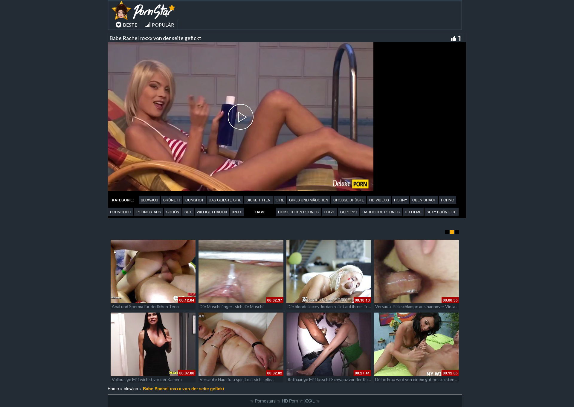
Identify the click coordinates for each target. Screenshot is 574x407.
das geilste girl (225, 199)
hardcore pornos (381, 211)
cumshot (194, 199)
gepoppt (348, 211)
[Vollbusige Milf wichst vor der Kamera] (153, 344)
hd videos (379, 199)
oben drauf (424, 199)
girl (280, 199)
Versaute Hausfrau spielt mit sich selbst (237, 379)
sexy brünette (442, 211)
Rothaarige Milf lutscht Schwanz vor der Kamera (332, 379)
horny (400, 199)
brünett (171, 199)
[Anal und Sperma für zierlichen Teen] (153, 271)
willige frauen (212, 211)
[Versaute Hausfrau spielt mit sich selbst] (241, 344)
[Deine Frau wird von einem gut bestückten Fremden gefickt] (416, 344)
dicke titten (258, 199)
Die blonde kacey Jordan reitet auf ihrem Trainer (332, 306)
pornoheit (120, 211)
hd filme (413, 211)
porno (447, 199)
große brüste (348, 199)
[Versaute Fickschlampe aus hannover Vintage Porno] (416, 271)
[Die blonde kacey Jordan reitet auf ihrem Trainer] (328, 271)
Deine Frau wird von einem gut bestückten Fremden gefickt (430, 379)
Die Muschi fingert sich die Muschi (231, 306)
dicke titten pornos (298, 211)
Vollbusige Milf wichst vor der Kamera (147, 379)
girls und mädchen (308, 199)
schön (172, 211)
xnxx (237, 211)
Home (113, 388)
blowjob (149, 199)
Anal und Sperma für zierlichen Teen (145, 306)
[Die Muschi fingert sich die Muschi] (241, 271)
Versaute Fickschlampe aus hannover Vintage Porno (423, 306)
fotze (329, 211)
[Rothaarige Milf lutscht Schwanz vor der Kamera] (328, 344)
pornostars (148, 211)
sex (188, 211)
